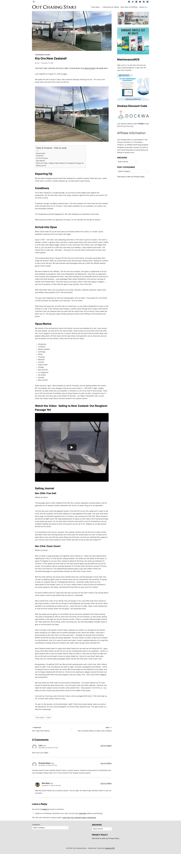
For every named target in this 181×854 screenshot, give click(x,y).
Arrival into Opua (42, 158)
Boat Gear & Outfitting (129, 7)
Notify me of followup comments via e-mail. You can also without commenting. (69, 813)
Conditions (39, 156)
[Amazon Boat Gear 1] (133, 18)
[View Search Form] (33, 1)
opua (49, 717)
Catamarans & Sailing (111, 7)
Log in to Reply (106, 746)
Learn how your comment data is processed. (79, 817)
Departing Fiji (40, 153)
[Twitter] (132, 1)
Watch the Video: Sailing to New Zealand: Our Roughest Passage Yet (60, 163)
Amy (38, 63)
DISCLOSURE (90, 68)
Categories (36, 825)
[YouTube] (140, 1)
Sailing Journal (41, 165)
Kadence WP (110, 848)
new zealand (40, 717)
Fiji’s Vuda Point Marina (41, 729)
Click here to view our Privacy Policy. (131, 177)
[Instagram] (136, 1)
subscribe (82, 813)
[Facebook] (129, 1)
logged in (45, 809)
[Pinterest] (143, 1)
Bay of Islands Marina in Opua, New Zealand (95, 729)
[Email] (147, 1)
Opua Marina (40, 161)
